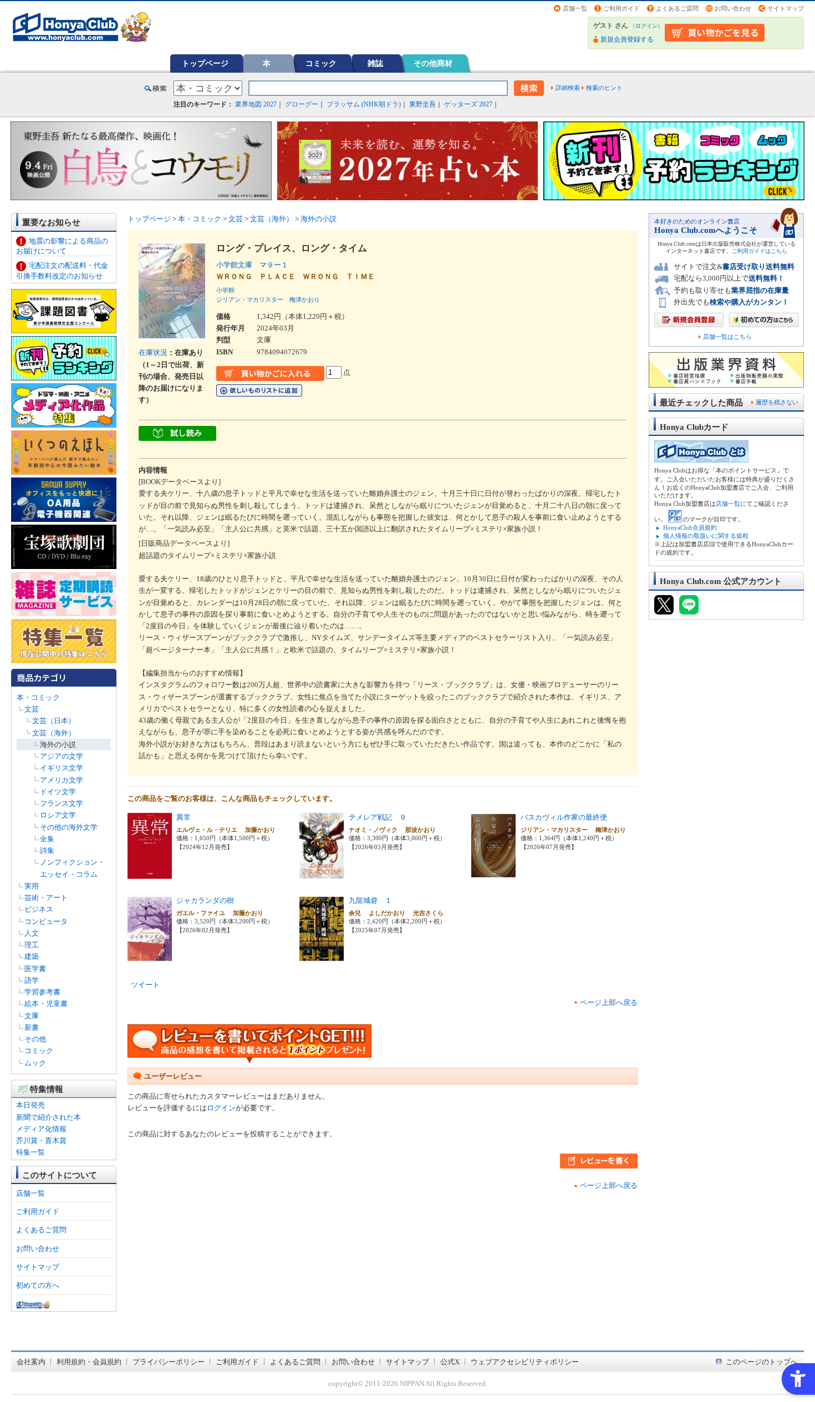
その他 (35, 1039)
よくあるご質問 (677, 8)
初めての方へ (37, 1285)
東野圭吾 (422, 104)
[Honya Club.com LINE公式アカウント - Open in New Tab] (689, 610)
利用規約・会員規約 (89, 1362)
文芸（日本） (53, 721)
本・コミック (38, 697)
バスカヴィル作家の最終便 (564, 817)
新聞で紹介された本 (48, 1117)
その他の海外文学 (69, 827)
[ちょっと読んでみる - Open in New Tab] (177, 434)
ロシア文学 (58, 815)
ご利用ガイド (621, 8)
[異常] (150, 873)
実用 (31, 886)
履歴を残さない (777, 402)
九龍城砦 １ (370, 900)
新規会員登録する (627, 39)
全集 (47, 839)
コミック (321, 63)
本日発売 (30, 1105)
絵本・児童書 (46, 1003)
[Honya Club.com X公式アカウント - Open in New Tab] (664, 610)
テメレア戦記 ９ (377, 817)
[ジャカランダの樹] (150, 956)
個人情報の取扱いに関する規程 (705, 535)
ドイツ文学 (58, 792)
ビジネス (38, 909)
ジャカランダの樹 (205, 900)
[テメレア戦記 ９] (321, 873)
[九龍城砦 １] (321, 956)
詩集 (47, 850)
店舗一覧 (575, 8)
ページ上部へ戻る (609, 1002)
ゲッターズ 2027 (468, 104)
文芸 (31, 709)
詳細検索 (568, 87)
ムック (35, 1063)
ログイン (646, 26)
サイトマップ (785, 8)
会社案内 (31, 1362)
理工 (31, 945)
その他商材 (433, 63)
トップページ (205, 63)
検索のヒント (604, 87)
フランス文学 (61, 803)
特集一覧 (30, 1152)
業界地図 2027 (256, 104)
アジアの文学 (61, 756)
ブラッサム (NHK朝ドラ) (364, 104)
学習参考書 (42, 992)
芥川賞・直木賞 (41, 1140)
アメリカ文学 (61, 780)
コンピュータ (46, 921)
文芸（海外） (53, 733)
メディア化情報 (41, 1129)
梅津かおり (304, 299)
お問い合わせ (733, 8)
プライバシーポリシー (169, 1362)
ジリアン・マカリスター (249, 299)
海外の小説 (58, 744)
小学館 (225, 290)
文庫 (31, 1016)
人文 (31, 933)
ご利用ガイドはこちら (759, 251)
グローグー (301, 104)
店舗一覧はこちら (727, 337)
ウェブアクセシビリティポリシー (525, 1362)
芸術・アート (46, 897)
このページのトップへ (762, 1362)
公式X (450, 1362)
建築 (31, 956)
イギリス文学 (61, 768)
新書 (31, 1027)
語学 (31, 980)
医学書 (35, 968)
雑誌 (375, 63)
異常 (183, 817)
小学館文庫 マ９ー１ (252, 265)
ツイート (145, 985)
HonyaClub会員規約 (690, 527)
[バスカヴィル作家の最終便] (493, 873)
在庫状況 (153, 352)
